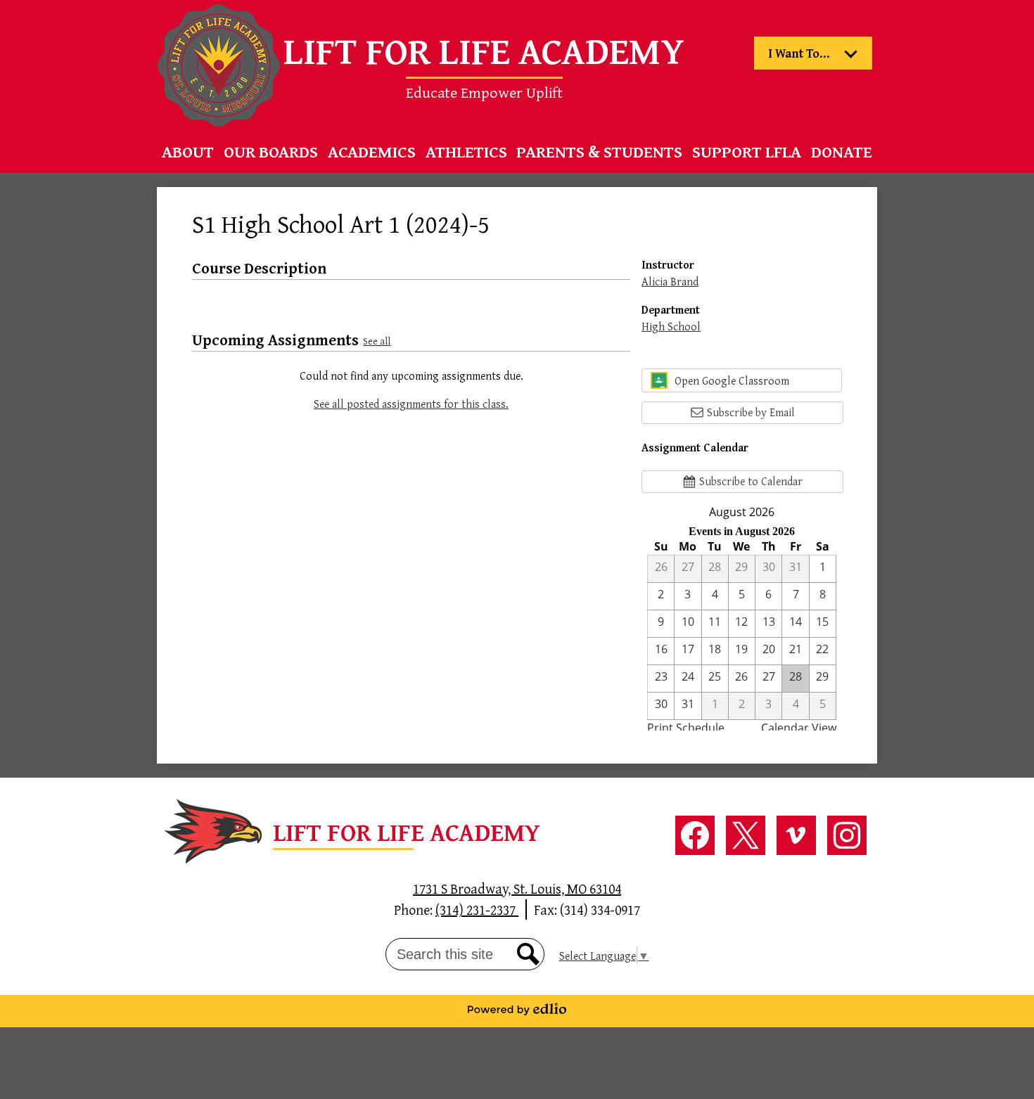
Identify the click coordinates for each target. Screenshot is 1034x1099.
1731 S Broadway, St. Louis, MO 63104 (517, 888)
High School (671, 326)
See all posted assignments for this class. (411, 403)
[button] (187, 152)
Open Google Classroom (732, 380)
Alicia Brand (670, 281)
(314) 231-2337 (476, 909)
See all (376, 340)
